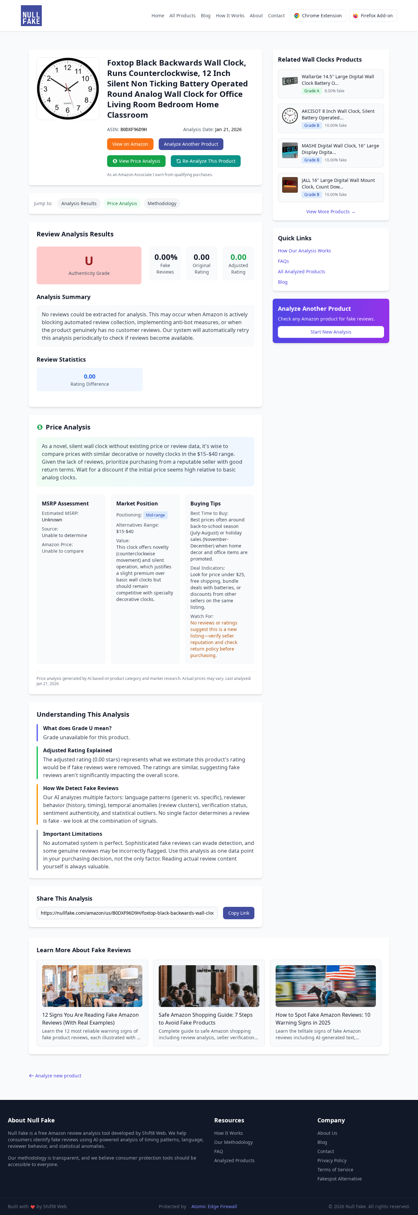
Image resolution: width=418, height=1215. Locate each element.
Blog (206, 15)
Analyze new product (58, 1075)
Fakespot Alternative (339, 1179)
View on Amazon (130, 144)
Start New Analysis (331, 332)
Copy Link (238, 913)
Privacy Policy (331, 1160)
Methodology (162, 203)
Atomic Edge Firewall (214, 1206)
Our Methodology (233, 1142)
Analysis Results (79, 203)
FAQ (218, 1151)
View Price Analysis (139, 161)
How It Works (230, 15)
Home (158, 15)
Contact (276, 15)
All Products (182, 15)
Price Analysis (122, 203)
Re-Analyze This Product (209, 161)
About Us (327, 1133)
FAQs (283, 261)
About (256, 15)
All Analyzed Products (301, 271)
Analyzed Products (234, 1160)
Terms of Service (335, 1169)
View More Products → (331, 211)
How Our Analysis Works (304, 251)
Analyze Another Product (191, 144)
